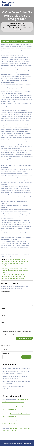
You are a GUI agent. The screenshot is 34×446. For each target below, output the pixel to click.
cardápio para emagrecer (16, 259)
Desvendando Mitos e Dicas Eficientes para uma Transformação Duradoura (15, 372)
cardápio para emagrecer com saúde (14, 269)
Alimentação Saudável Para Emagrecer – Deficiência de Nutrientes (15, 377)
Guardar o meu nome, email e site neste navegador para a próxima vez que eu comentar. (16, 333)
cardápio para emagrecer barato (12, 263)
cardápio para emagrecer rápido (13, 274)
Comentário (5, 291)
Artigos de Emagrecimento (16, 26)
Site (2, 322)
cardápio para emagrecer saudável (13, 276)
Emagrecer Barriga (8, 3)
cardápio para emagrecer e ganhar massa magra (15, 271)
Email (3, 315)
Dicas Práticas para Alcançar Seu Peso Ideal (16, 368)
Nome (3, 308)
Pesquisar (5, 354)
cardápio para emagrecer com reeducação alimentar (16, 266)
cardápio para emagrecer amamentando (15, 261)
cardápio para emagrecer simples (13, 278)
